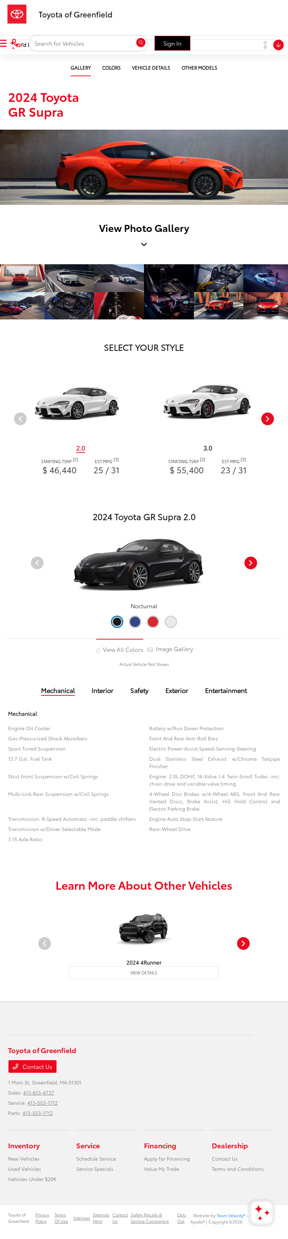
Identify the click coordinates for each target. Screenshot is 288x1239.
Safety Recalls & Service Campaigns (150, 1218)
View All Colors (122, 649)
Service (88, 1145)
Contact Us (36, 1066)
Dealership (230, 1145)
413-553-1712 (42, 1102)
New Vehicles (24, 1158)
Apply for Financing (167, 1158)
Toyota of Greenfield (18, 1218)
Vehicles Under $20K (32, 1178)
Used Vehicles (24, 1168)
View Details (143, 972)
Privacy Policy (42, 1218)
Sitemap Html (101, 1218)
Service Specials (94, 1168)
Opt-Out (181, 1218)
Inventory (24, 1145)
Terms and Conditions (238, 1168)
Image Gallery (174, 648)
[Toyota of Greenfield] (63, 13)
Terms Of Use (61, 1218)
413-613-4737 (38, 1092)
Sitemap (81, 1218)
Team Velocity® (231, 1215)
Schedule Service (96, 1158)
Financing (160, 1145)
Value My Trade (161, 1168)
